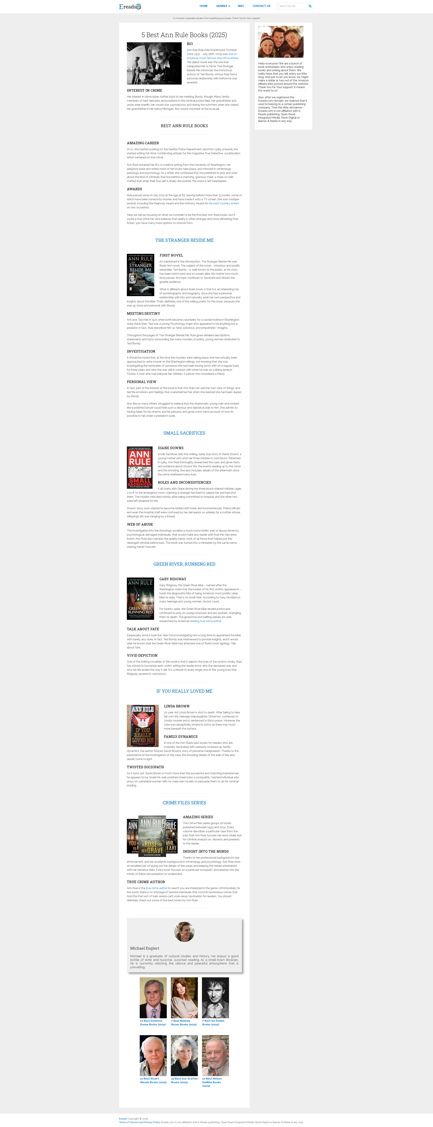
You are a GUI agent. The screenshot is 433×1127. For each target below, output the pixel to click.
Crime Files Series (184, 803)
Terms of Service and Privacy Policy (139, 1122)
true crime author (156, 888)
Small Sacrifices (184, 433)
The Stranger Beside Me (184, 240)
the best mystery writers (224, 203)
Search (310, 6)
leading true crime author (205, 621)
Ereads (123, 1118)
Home (204, 6)
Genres (221, 6)
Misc (241, 6)
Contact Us (261, 6)
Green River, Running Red (184, 564)
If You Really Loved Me (184, 691)
